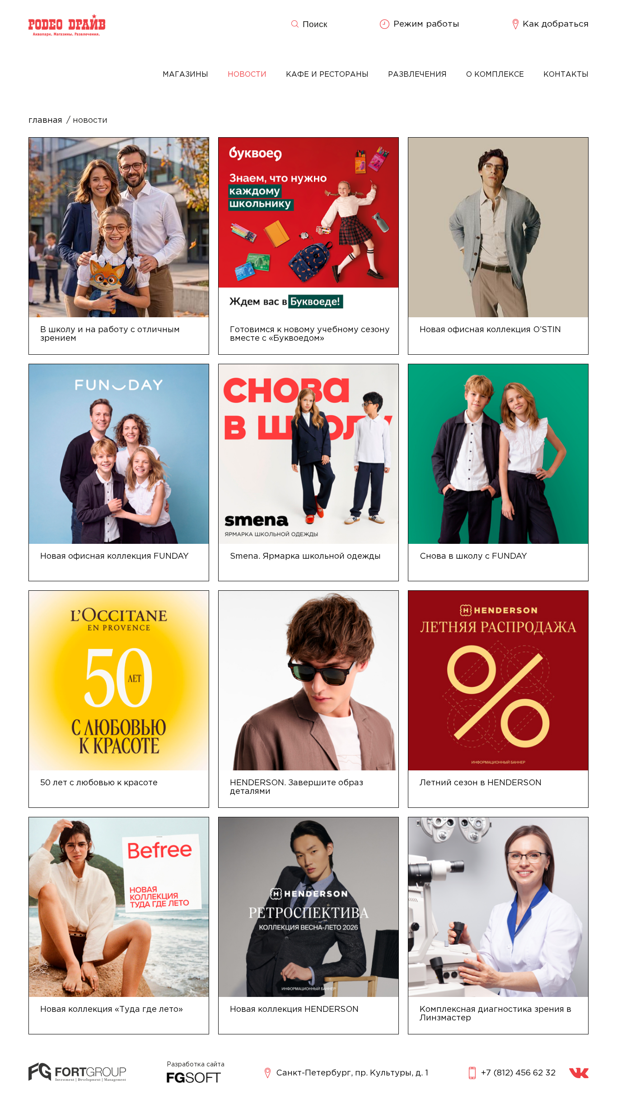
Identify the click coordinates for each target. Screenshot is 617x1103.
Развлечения (417, 74)
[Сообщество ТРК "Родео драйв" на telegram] (579, 1073)
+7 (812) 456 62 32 (518, 1073)
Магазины (185, 74)
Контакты (566, 74)
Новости (247, 74)
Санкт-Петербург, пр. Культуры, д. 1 (352, 1073)
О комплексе (495, 74)
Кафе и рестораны (327, 74)
